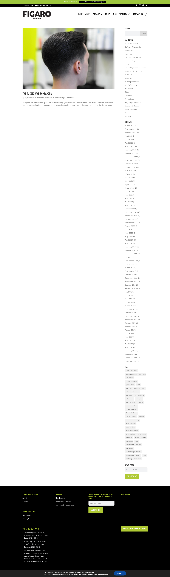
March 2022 (129, 188)
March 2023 (129, 146)
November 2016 (131, 361)
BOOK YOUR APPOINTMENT (134, 529)
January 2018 (130, 313)
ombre (136, 437)
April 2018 (129, 302)
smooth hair (129, 448)
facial (138, 385)
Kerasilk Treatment (131, 409)
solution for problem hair (133, 452)
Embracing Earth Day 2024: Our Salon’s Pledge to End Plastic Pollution (35, 544)
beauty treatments (131, 374)
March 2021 (129, 205)
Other (127, 92)
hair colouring (139, 395)
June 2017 (129, 337)
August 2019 (129, 264)
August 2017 (129, 330)
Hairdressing (59, 98)
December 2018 (131, 278)
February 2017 (130, 351)
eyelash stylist (130, 385)
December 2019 (131, 254)
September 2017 (131, 327)
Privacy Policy (28, 519)
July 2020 (129, 230)
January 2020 (130, 250)
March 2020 (130, 243)
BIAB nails (142, 374)
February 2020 (131, 247)
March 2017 (129, 347)
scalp (136, 441)
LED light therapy (131, 416)
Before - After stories (46, 98)
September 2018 (131, 288)
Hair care (128, 54)
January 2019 (130, 275)
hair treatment (130, 402)
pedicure (128, 96)
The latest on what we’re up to (92, 2)
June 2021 (129, 195)
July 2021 (128, 191)
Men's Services (131, 85)
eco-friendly (129, 378)
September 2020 (131, 223)
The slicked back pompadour (37, 93)
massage (136, 420)
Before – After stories (133, 47)
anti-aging (134, 370)
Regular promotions (133, 102)
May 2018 (128, 299)
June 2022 (129, 178)
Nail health (129, 89)
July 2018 (128, 292)
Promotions (129, 99)
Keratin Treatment (131, 413)
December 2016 (131, 358)
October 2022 (130, 164)
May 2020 (129, 237)
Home (80, 14)
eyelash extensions (131, 381)
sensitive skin (130, 444)
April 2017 (129, 344)
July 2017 (128, 334)
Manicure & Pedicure (63, 502)
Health (127, 64)
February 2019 (130, 271)
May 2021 (128, 198)
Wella (144, 455)
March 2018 (129, 306)
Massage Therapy (132, 82)
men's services (130, 427)
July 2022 (128, 174)
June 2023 (129, 140)
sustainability (130, 455)
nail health (129, 437)
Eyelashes (129, 50)
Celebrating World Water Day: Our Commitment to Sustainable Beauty (36, 535)
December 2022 (131, 157)
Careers (25, 502)
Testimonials (124, 14)
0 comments (69, 98)
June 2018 (129, 295)
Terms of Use (27, 515)
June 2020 (129, 233)
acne (127, 370)
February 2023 (130, 150)
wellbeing (129, 459)
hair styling (139, 399)
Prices (107, 14)
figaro (27, 98)
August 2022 (130, 171)
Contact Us (138, 14)
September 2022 (131, 167)
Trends (127, 113)
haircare (128, 392)
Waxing (128, 116)
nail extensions (141, 434)
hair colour (129, 395)
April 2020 (129, 240)
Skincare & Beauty (132, 106)
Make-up (128, 75)
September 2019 (131, 261)
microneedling (130, 434)
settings (105, 574)
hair (143, 388)
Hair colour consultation (134, 57)
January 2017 (130, 354)
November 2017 (131, 320)
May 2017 (128, 340)
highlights (140, 402)
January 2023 (130, 153)
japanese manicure (131, 406)
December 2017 (131, 316)
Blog (115, 14)
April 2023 (129, 143)
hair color (136, 392)
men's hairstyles (131, 423)
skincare (138, 444)
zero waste (137, 459)
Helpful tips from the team (135, 68)
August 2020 (130, 226)
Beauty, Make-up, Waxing (65, 505)
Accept (119, 573)
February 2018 (130, 309)
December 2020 (131, 212)
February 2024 (130, 129)
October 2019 (130, 257)
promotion (129, 441)
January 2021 (130, 209)
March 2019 (129, 268)
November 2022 (131, 160)
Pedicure (143, 437)
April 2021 (129, 202)
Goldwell (137, 388)
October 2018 (130, 285)
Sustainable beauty (132, 109)
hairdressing (129, 399)
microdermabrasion (132, 430)
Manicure (128, 78)
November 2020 (131, 216)
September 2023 (131, 133)
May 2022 (129, 181)
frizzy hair (129, 388)
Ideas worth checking (133, 71)
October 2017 (130, 323)
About (88, 14)
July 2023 (128, 136)
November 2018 (131, 282)
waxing (138, 455)
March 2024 (129, 126)
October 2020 (130, 219)
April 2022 (129, 185)
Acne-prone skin (131, 44)
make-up (141, 416)
